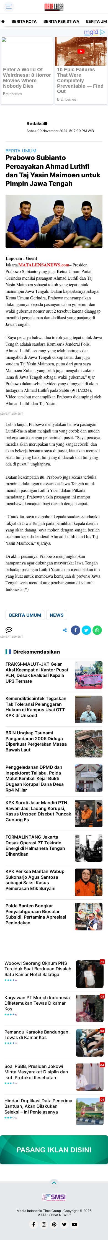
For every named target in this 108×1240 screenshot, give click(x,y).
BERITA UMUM (21, 150)
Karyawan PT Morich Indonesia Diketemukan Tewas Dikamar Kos (37, 1003)
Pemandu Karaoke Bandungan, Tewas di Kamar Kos (37, 1034)
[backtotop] (54, 1183)
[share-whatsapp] (97, 630)
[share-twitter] (86, 630)
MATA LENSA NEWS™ (54, 1215)
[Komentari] (9, 630)
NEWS (56, 615)
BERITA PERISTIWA (61, 21)
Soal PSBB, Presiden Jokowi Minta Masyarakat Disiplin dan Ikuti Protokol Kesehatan (36, 1072)
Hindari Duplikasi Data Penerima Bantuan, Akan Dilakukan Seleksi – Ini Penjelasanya (38, 1106)
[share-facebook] (75, 630)
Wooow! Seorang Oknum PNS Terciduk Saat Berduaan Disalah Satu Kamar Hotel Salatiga (37, 968)
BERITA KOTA (24, 21)
